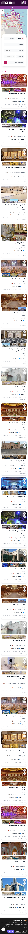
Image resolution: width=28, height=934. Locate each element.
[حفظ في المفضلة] (24, 76)
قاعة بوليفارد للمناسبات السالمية (15, 279)
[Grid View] (6, 71)
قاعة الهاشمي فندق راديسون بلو (16, 93)
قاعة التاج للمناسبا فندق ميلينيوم (15, 496)
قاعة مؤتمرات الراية (19, 568)
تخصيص (17, 931)
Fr (6, 2)
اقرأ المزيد (24, 927)
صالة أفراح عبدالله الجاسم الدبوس (15, 167)
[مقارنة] (24, 79)
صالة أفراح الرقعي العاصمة (17, 243)
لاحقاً (24, 931)
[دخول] (13, 3)
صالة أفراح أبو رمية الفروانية (17, 461)
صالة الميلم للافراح (20, 861)
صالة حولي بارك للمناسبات (17, 313)
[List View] (2, 71)
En (10, 2)
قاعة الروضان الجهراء (19, 387)
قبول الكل (11, 931)
